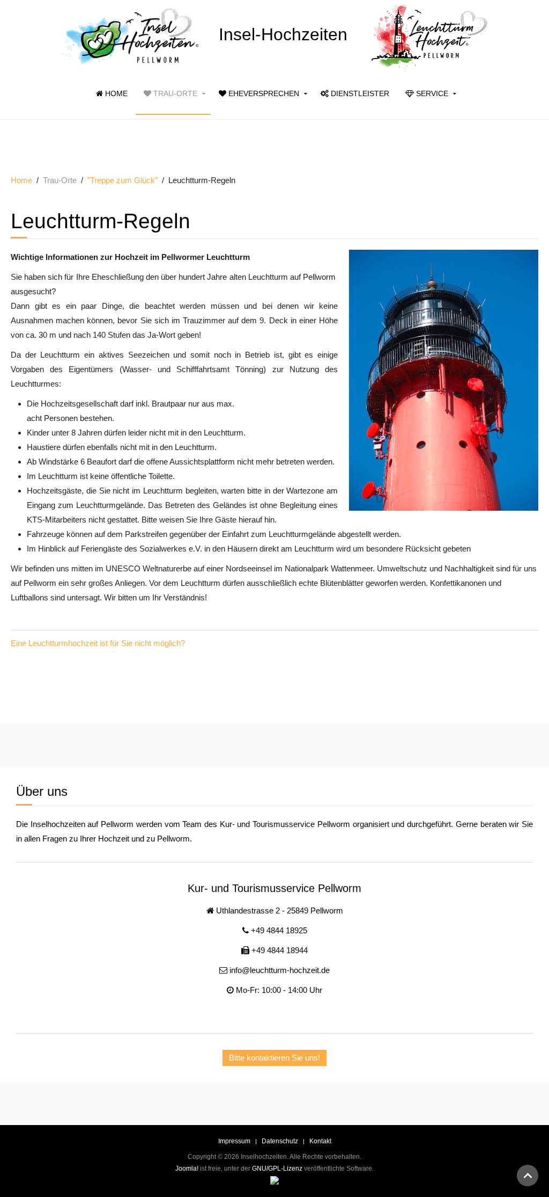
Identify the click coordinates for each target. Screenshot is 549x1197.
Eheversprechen (262, 93)
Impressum (234, 1141)
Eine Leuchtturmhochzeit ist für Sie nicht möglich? (98, 643)
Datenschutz (280, 1141)
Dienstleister (359, 93)
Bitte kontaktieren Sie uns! (274, 1057)
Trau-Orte (174, 93)
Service (431, 93)
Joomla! (186, 1168)
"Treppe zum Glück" (122, 180)
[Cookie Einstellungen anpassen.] (274, 1180)
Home (115, 93)
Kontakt (320, 1141)
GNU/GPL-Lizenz (277, 1168)
